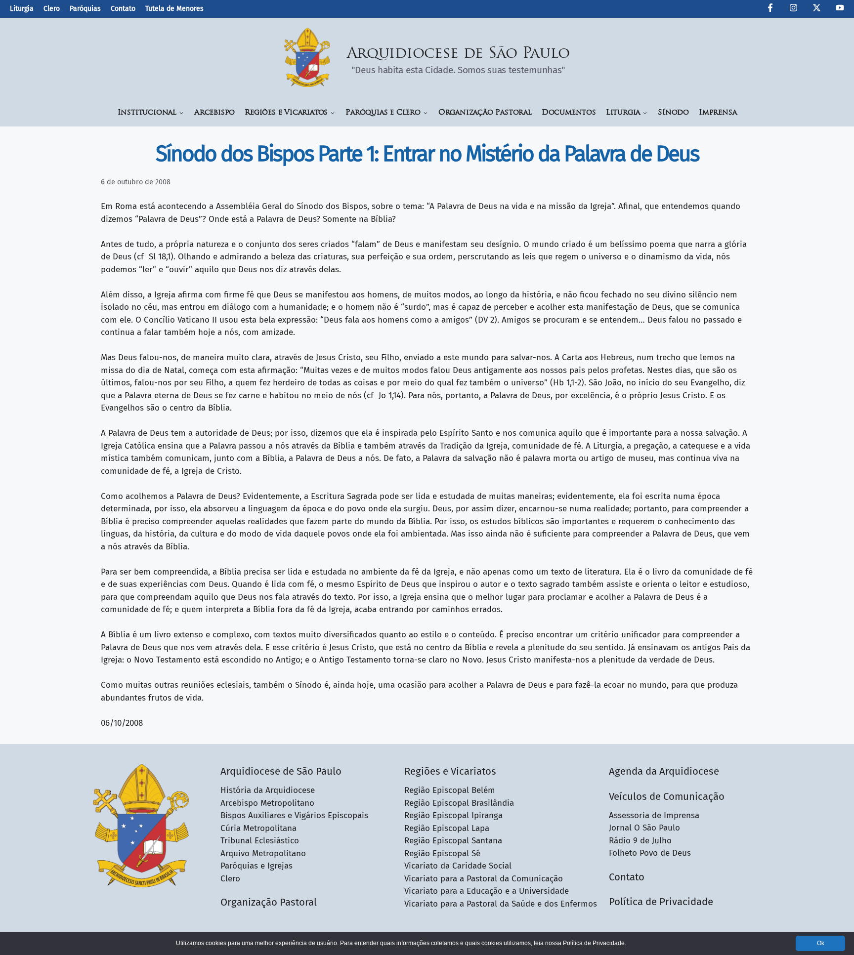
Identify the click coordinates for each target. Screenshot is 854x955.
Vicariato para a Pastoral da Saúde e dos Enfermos (500, 904)
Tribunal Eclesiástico (259, 840)
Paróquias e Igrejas (256, 866)
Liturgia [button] (623, 113)
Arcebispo (214, 113)
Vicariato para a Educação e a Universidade (486, 891)
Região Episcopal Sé (442, 853)
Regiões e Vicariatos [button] (286, 113)
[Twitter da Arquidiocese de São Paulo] (816, 9)
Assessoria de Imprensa (654, 815)
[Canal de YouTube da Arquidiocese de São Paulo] (840, 9)
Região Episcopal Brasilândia (459, 803)
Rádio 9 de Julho (640, 840)
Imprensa (717, 113)
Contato (123, 8)
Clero (51, 8)
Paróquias (85, 8)
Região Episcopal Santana (453, 840)
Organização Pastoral (485, 113)
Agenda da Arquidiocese (664, 771)
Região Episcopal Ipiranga (453, 815)
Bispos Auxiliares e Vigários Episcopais (294, 815)
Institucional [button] (147, 113)
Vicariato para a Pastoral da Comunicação (483, 878)
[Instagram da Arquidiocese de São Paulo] (793, 9)
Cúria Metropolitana (258, 828)
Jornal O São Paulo (644, 828)
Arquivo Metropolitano (263, 853)
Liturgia (22, 8)
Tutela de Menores (174, 8)
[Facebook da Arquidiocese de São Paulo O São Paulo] (770, 9)
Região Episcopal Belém (449, 790)
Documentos (569, 113)
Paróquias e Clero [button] (383, 113)
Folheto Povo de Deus (650, 853)
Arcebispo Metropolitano (267, 803)
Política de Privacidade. (594, 943)
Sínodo (673, 113)
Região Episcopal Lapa (446, 828)
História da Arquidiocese (267, 790)
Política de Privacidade (661, 902)
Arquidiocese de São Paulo (458, 54)
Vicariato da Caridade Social (458, 866)
